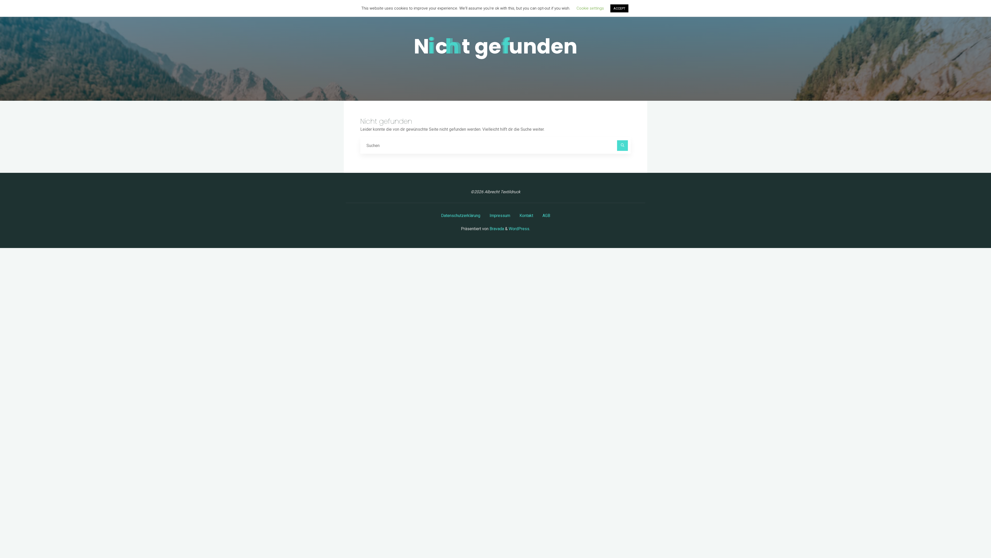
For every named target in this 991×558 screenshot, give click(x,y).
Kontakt (526, 215)
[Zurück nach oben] (971, 538)
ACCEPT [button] (619, 8)
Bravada (496, 228)
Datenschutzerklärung (460, 215)
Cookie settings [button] (590, 8)
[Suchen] (622, 145)
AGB (546, 215)
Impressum (500, 215)
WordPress (519, 228)
